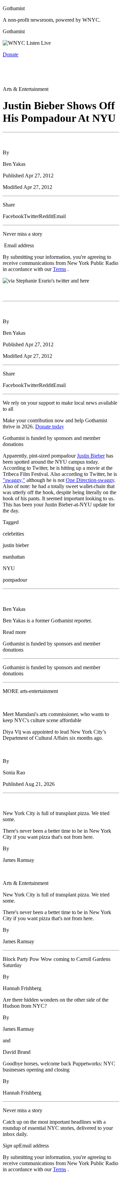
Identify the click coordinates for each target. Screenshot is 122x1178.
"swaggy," (14, 480)
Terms (59, 269)
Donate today (49, 426)
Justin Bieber (91, 456)
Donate (10, 54)
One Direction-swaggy (90, 480)
